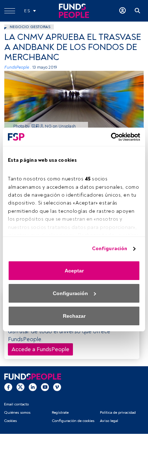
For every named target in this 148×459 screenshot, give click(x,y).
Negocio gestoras (30, 26)
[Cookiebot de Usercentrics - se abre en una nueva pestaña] (108, 137)
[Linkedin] (33, 387)
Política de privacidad (118, 412)
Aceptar (74, 271)
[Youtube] (45, 387)
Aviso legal (109, 420)
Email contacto (16, 404)
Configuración (109, 248)
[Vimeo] (57, 387)
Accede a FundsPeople (40, 349)
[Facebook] (8, 387)
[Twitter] (20, 387)
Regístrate (60, 412)
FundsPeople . (17, 67)
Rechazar (74, 316)
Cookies (10, 420)
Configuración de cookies (73, 420)
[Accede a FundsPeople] (122, 11)
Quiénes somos (17, 412)
